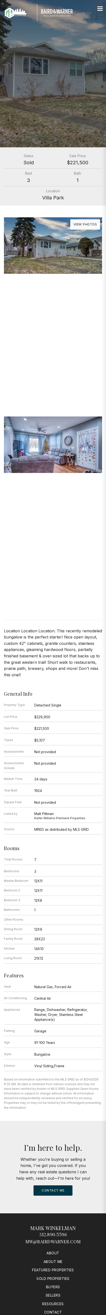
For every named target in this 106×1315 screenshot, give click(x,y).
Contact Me (53, 1190)
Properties (53, 339)
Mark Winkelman (53, 1228)
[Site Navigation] (100, 9)
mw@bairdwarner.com (53, 1242)
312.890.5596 (53, 1234)
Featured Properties (53, 1270)
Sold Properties (53, 1278)
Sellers (53, 1295)
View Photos (85, 224)
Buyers (53, 1287)
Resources (53, 1304)
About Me (53, 1262)
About (53, 1253)
